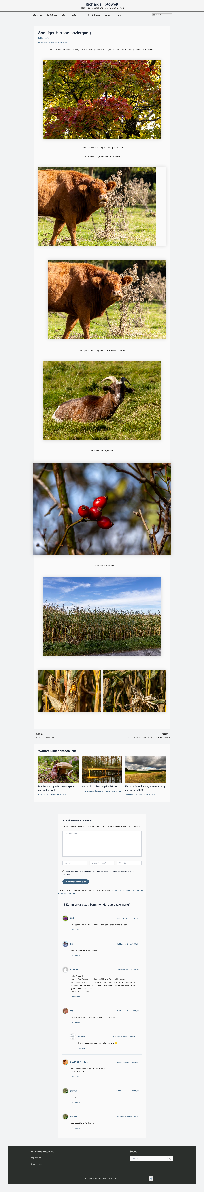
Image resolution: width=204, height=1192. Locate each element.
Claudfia (74, 969)
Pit (71, 944)
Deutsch (158, 15)
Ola (71, 1011)
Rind (60, 42)
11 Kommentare (131, 794)
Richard (81, 1036)
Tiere (53, 794)
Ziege (65, 42)
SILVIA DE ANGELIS (79, 1062)
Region (107, 791)
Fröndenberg (44, 42)
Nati (72, 918)
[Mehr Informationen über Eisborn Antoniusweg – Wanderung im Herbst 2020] (145, 769)
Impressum (36, 1157)
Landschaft (99, 791)
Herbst (54, 42)
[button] (67, 15)
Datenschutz (36, 1164)
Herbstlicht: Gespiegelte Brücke (100, 786)
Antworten (76, 930)
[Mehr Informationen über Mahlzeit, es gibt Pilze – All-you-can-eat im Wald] (58, 769)
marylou (74, 1091)
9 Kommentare (43, 794)
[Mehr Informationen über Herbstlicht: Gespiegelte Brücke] (102, 769)
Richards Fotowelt (102, 4)
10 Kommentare (88, 791)
